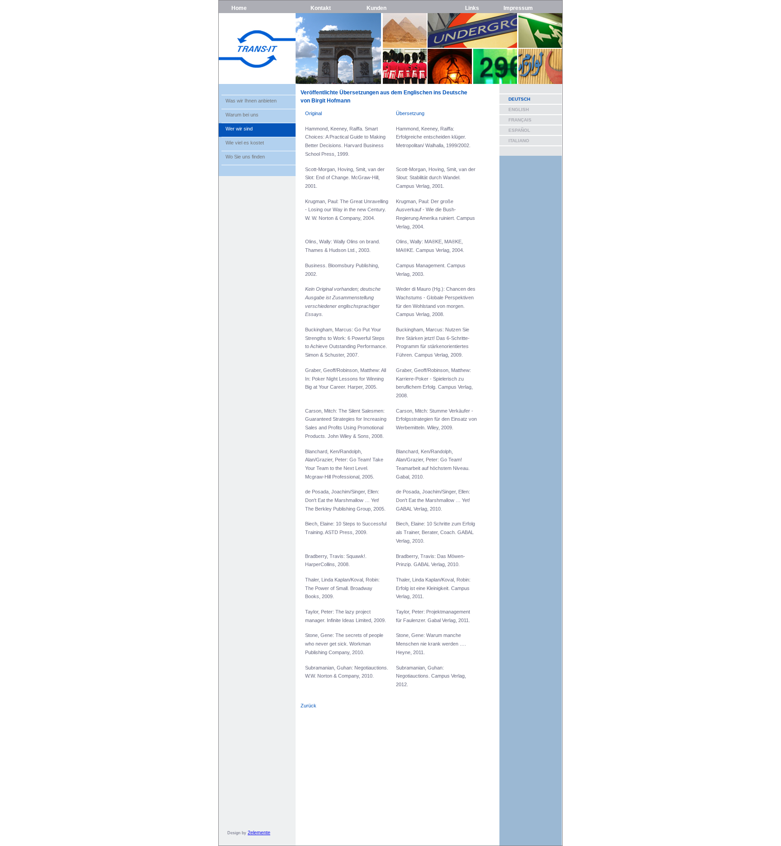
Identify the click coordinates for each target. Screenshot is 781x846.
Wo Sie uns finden (245, 156)
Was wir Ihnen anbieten (251, 100)
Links (472, 8)
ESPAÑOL (519, 130)
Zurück (308, 705)
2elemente (259, 832)
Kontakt (321, 8)
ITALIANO (518, 140)
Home (239, 8)
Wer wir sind (239, 128)
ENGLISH (518, 109)
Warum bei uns (242, 114)
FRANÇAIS (520, 119)
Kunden (376, 8)
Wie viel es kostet (245, 142)
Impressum (518, 8)
